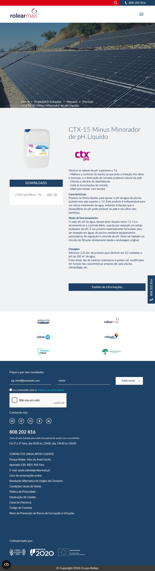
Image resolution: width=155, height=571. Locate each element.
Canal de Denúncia (20, 502)
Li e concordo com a (38, 390)
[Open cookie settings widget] (6, 564)
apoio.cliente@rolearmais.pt (34, 470)
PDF (49, 195)
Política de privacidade (50, 390)
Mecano (72, 101)
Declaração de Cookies (22, 497)
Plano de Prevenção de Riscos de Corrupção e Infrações (41, 513)
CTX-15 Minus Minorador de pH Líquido (52, 105)
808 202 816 (137, 2)
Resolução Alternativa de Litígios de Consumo (36, 481)
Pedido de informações (107, 287)
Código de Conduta (20, 508)
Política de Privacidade (22, 492)
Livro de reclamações (22, 475)
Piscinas (87, 101)
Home (25, 101)
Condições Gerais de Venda (25, 486)
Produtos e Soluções (47, 101)
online (38, 475)
